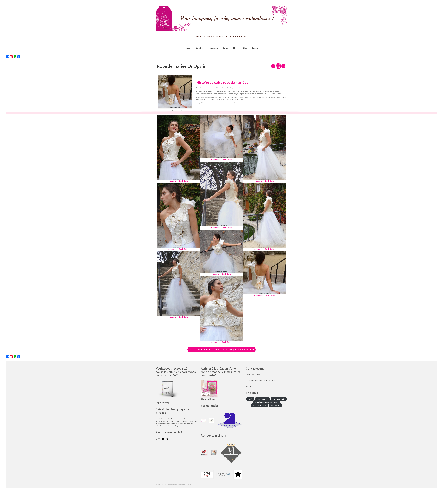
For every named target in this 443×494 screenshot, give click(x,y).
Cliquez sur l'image (163, 403)
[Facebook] (163, 439)
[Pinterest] (159, 439)
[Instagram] (166, 439)
